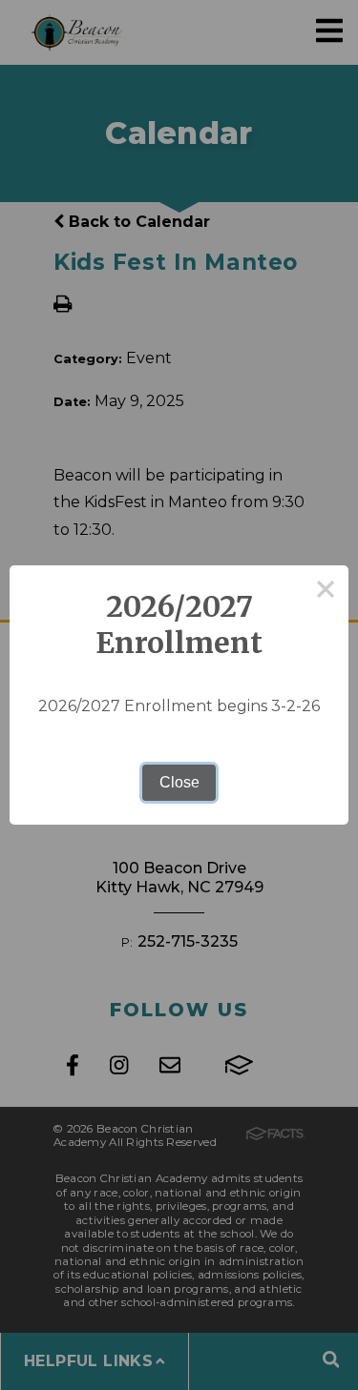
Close (179, 782)
